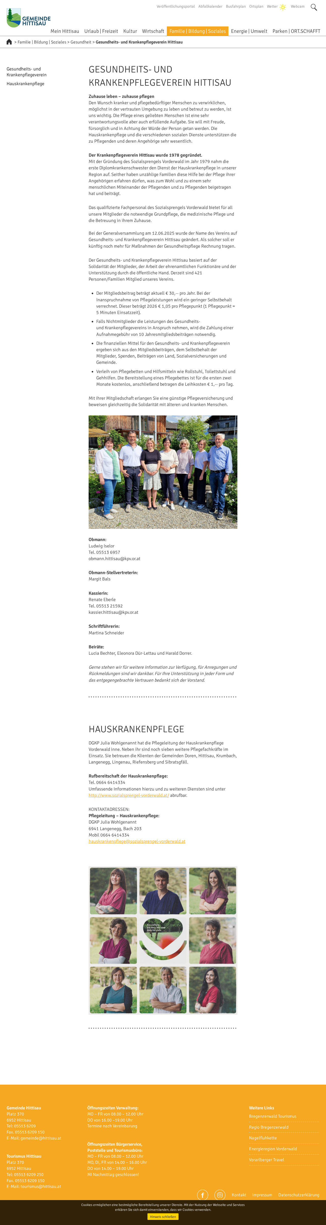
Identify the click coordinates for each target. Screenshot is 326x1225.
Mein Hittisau (64, 31)
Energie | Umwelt (249, 31)
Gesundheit (81, 42)
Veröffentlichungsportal (176, 6)
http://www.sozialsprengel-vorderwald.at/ (129, 795)
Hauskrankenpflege (25, 83)
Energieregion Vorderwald (273, 1149)
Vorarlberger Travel (266, 1159)
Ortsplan (256, 6)
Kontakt (239, 1195)
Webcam (298, 6)
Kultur (130, 31)
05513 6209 (25, 1126)
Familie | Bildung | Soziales (197, 31)
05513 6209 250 (29, 1174)
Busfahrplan (236, 6)
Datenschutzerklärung (298, 1195)
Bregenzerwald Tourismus (272, 1116)
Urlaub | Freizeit (101, 31)
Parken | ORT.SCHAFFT (296, 31)
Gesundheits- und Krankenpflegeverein (27, 72)
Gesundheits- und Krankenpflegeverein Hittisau (139, 42)
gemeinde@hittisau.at (41, 1138)
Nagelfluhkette (263, 1138)
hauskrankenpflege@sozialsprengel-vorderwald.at (137, 841)
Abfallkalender (210, 6)
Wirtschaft (153, 31)
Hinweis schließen (163, 1217)
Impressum (262, 1195)
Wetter (272, 6)
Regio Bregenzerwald (269, 1127)
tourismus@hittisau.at (41, 1186)
